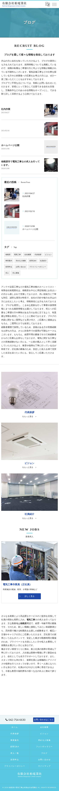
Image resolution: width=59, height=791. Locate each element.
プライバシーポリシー (37, 267)
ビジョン (48, 254)
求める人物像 (21, 261)
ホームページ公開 (10, 145)
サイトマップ (44, 766)
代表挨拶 (38, 254)
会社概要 (27, 254)
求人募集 (15, 273)
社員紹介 (43, 261)
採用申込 (8, 267)
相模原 (7, 254)
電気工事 (17, 254)
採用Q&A (32, 261)
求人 (7, 273)
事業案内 (8, 261)
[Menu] (54, 4)
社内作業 (5, 109)
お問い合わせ (21, 267)
